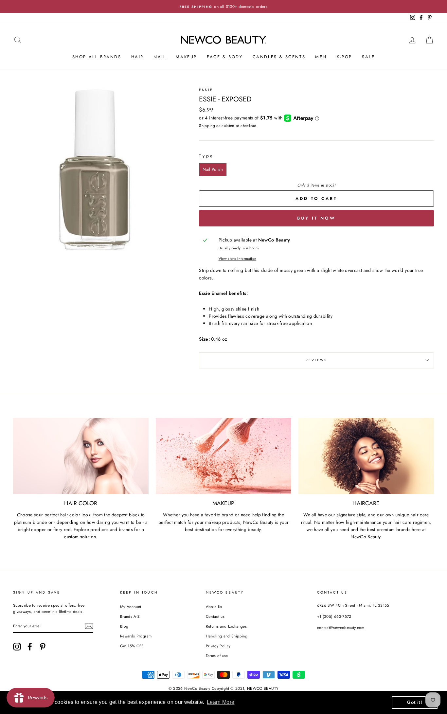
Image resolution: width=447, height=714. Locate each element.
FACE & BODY (225, 57)
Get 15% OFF (132, 646)
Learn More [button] (221, 702)
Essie (206, 89)
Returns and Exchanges (226, 626)
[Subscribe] (89, 626)
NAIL (159, 57)
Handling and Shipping (226, 636)
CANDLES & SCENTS (279, 57)
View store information (238, 258)
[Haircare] (366, 456)
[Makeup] (223, 456)
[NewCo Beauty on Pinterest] (42, 647)
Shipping (207, 125)
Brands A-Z (130, 616)
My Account (130, 606)
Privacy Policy (218, 646)
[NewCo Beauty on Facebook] (30, 647)
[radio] (212, 169)
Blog (124, 626)
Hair (137, 57)
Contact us (215, 616)
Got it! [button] (414, 702)
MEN (321, 57)
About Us (214, 606)
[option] (223, 6)
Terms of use (217, 655)
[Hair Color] (81, 456)
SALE (368, 57)
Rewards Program (136, 636)
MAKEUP (186, 57)
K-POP (344, 57)
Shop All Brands (96, 57)
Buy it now (316, 218)
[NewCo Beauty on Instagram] (17, 647)
